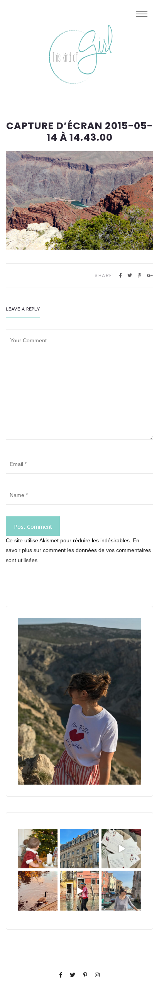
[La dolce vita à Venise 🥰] (121, 891)
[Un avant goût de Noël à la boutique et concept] (121, 849)
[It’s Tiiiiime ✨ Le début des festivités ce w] (38, 849)
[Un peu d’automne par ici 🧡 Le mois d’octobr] (38, 891)
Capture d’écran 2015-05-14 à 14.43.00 (79, 131)
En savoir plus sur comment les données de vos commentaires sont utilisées (78, 550)
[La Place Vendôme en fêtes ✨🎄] (80, 849)
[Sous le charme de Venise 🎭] (80, 891)
